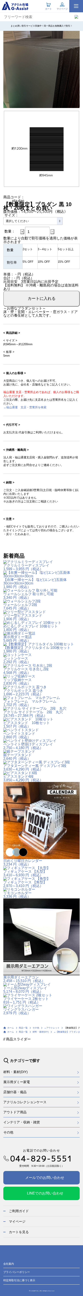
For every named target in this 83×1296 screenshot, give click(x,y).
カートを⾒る (19, 1232)
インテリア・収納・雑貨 (21, 1122)
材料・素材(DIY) (15, 1072)
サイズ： (11, 215)
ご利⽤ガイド (19, 1211)
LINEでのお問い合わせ (45, 1193)
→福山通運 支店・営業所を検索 (24, 407)
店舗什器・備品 (15, 1092)
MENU (76, 6)
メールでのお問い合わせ (44, 1178)
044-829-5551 (41, 1158)
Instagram (36, 1256)
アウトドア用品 (15, 1112)
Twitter (47, 1256)
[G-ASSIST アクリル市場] (15, 5)
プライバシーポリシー (16, 1272)
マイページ (17, 1221)
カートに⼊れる (42, 298)
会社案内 (8, 1263)
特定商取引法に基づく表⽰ (19, 1280)
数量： (9, 231)
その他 (8, 1132)
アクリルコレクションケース (24, 1102)
